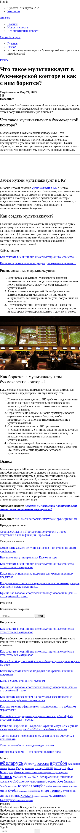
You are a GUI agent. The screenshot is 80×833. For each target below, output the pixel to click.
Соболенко (20, 781)
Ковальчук (59, 768)
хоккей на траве (40, 796)
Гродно (20, 768)
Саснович (6, 781)
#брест (29, 763)
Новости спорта (17, 27)
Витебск (3, 769)
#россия (41, 763)
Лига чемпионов (26, 772)
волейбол (25, 786)
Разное (4, 60)
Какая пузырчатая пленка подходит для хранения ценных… (38, 263)
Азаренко (74, 763)
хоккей (26, 795)
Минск (6, 776)
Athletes (5, 17)
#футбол (58, 763)
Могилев (18, 776)
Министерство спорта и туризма (53, 772)
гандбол (39, 786)
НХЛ (55, 777)
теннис (56, 790)
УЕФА (33, 781)
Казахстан (29, 768)
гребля (49, 786)
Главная (12, 24)
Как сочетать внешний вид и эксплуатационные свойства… (38, 256)
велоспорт (12, 786)
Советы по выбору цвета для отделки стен (27, 745)
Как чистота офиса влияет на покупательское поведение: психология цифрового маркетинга (36, 698)
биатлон (69, 781)
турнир (67, 790)
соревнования (34, 791)
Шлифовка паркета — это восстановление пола (30, 751)
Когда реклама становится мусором (22, 680)
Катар (39, 768)
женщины (57, 786)
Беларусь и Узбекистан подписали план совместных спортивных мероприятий (38, 507)
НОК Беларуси (42, 777)
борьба (3, 786)
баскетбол (54, 781)
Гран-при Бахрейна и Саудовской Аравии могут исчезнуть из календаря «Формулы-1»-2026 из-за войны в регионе (39, 727)
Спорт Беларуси (10, 37)
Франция (40, 782)
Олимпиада (65, 776)
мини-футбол (9, 790)
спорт (45, 790)
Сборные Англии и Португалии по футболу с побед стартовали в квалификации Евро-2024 (33, 533)
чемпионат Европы (24, 800)
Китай (48, 768)
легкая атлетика (69, 786)
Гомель (11, 768)
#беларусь (11, 763)
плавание (23, 791)
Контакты (13, 11)
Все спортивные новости (23, 30)
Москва (27, 777)
